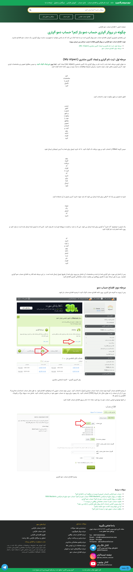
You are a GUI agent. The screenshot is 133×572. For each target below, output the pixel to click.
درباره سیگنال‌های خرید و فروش (75, 549)
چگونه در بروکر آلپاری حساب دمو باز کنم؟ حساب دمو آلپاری (101, 499)
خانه (112, 2)
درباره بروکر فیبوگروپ (79, 531)
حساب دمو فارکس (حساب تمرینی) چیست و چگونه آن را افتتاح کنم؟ (98, 494)
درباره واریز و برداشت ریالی (77, 538)
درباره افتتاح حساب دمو (78, 552)
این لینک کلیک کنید (43, 64)
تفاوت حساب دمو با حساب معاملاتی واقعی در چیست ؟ (102, 501)
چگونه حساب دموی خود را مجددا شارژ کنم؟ (106, 509)
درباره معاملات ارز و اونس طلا (76, 545)
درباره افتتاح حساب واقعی (77, 535)
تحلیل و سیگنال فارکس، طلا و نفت (34, 538)
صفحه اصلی (121, 27)
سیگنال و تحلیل (59, 2)
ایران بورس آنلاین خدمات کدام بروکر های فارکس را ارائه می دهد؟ (99, 504)
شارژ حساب (82, 2)
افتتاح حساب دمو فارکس (107, 27)
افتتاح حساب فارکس (84, 17)
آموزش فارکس (71, 2)
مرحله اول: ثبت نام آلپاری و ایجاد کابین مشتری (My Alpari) (100, 46)
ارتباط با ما (48, 2)
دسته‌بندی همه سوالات (78, 528)
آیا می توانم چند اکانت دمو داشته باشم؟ (107, 506)
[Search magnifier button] (30, 10)
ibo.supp (99, 540)
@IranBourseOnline (105, 542)
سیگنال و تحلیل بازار (48, 17)
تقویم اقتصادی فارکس (38, 535)
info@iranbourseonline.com (106, 537)
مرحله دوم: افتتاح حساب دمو (111, 48)
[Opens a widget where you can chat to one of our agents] (125, 568)
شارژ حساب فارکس (39, 531)
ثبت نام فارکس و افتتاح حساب (98, 2)
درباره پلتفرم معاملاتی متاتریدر (76, 542)
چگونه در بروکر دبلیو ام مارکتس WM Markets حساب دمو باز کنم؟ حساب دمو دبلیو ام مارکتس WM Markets (83, 496)
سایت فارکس (78, 570)
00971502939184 (99, 535)
